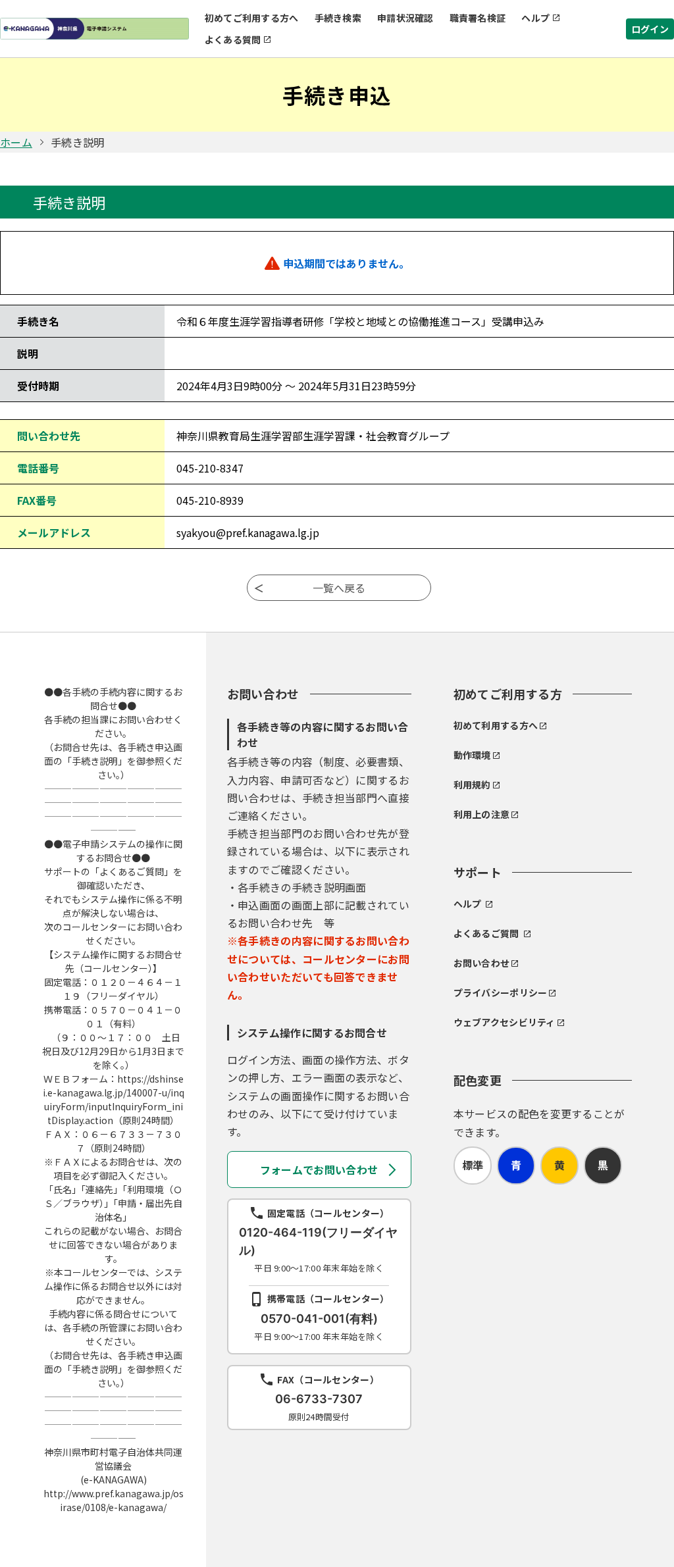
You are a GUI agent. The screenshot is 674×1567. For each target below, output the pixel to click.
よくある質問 (233, 39)
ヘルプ (535, 17)
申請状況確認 (405, 17)
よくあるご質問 (486, 933)
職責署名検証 (478, 17)
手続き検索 (338, 17)
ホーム (16, 142)
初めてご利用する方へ (252, 17)
